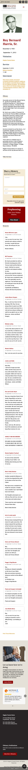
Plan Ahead (14, 220)
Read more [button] (8, 701)
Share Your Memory (18, 196)
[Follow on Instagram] (26, 2)
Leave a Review (8, 682)
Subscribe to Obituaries (10, 754)
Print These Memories (9, 633)
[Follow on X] (23, 2)
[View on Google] (6, 690)
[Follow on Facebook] (20, 2)
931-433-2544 (6, 2)
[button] (3, 696)
